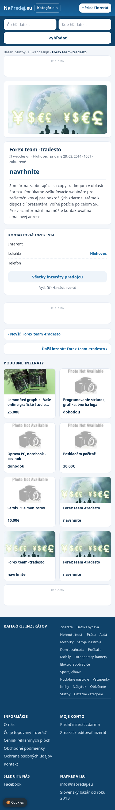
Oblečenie (98, 686)
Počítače (94, 649)
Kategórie (46, 7)
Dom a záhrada (72, 649)
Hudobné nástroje (74, 679)
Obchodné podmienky (24, 748)
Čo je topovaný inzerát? (25, 732)
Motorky (67, 642)
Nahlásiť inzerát (64, 287)
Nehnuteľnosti (71, 634)
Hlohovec (40, 156)
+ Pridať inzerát (95, 7)
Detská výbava (87, 627)
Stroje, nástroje (89, 642)
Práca (91, 634)
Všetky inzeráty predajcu (57, 276)
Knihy (64, 686)
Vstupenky (101, 679)
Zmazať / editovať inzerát (83, 732)
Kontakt (11, 764)
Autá (103, 634)
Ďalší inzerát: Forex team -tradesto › (74, 348)
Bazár (8, 52)
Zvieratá (66, 627)
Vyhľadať (57, 37)
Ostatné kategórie (88, 694)
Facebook (12, 784)
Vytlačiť (44, 287)
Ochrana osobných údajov (28, 756)
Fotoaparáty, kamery (90, 657)
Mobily (65, 657)
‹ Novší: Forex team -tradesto (34, 334)
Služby (20, 52)
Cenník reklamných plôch (27, 740)
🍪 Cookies (15, 802)
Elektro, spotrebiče (75, 664)
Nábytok (79, 686)
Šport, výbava (70, 672)
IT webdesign (38, 52)
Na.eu (18, 8)
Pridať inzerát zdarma (80, 724)
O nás (9, 724)
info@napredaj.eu (76, 784)
